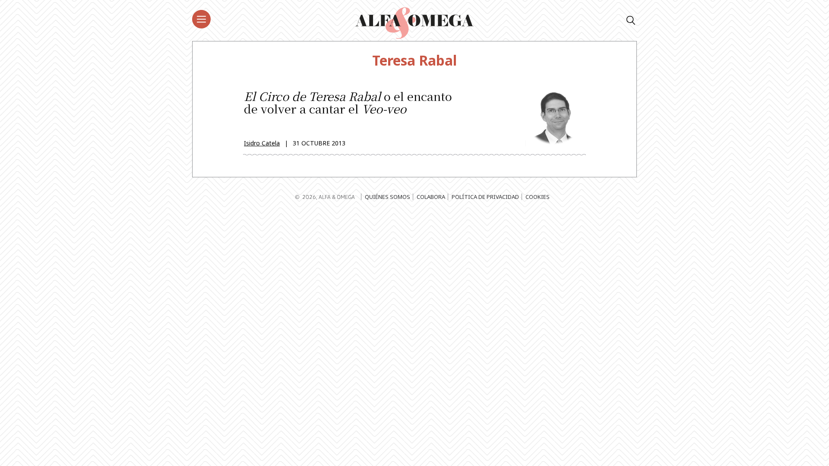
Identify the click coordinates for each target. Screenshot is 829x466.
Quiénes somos (387, 197)
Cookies (537, 197)
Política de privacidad (485, 197)
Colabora (431, 197)
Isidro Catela (262, 143)
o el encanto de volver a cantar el (348, 103)
